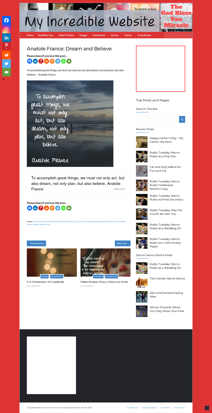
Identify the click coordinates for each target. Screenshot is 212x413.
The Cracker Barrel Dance (167, 278)
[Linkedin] (35, 61)
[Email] (69, 61)
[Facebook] (29, 61)
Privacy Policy (180, 408)
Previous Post (37, 243)
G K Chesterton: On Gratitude (45, 281)
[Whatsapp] (63, 61)
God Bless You (45, 35)
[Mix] (52, 61)
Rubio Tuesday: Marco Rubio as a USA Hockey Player (165, 242)
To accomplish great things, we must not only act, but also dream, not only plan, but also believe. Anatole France (77, 183)
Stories (115, 35)
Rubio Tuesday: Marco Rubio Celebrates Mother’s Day (165, 185)
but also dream (87, 221)
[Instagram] (6, 29)
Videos (128, 35)
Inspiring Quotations (149, 408)
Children (98, 276)
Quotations (99, 35)
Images (83, 35)
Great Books (144, 35)
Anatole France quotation (44, 221)
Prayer (45, 276)
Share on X (119, 189)
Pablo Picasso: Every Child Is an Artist (104, 281)
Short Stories (166, 408)
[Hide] (3, 79)
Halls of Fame (66, 35)
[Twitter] (57, 61)
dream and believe (103, 221)
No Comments (33, 286)
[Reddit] (46, 61)
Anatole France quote (68, 221)
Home (30, 35)
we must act (45, 224)
